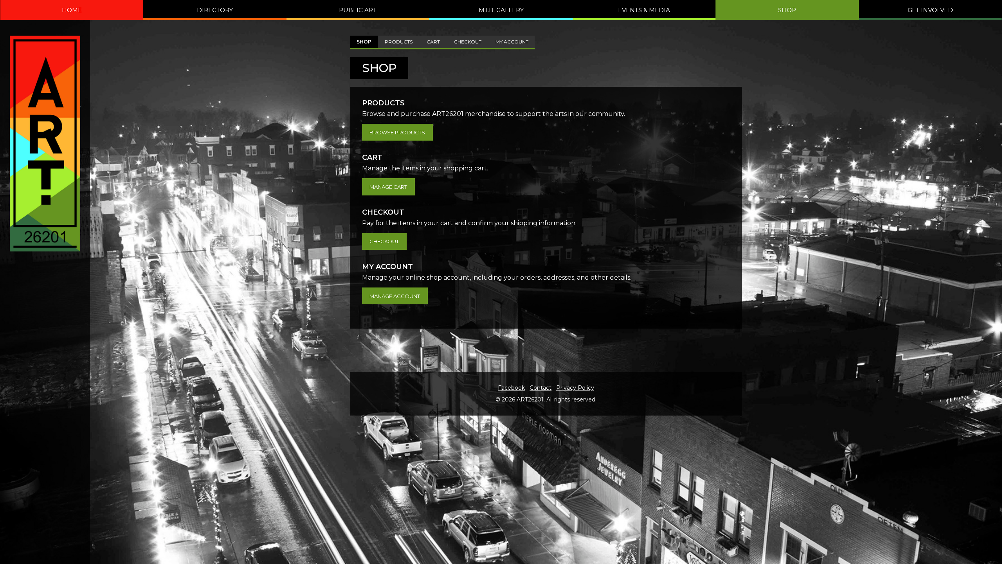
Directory (215, 10)
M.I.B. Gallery (501, 10)
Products (399, 42)
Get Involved (930, 10)
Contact (540, 387)
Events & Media (644, 10)
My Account (512, 42)
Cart (433, 42)
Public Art (358, 10)
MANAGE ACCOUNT (394, 296)
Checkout (467, 42)
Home (72, 10)
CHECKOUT (384, 241)
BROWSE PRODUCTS (397, 132)
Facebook (511, 387)
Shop (787, 10)
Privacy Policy (575, 387)
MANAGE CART (388, 187)
